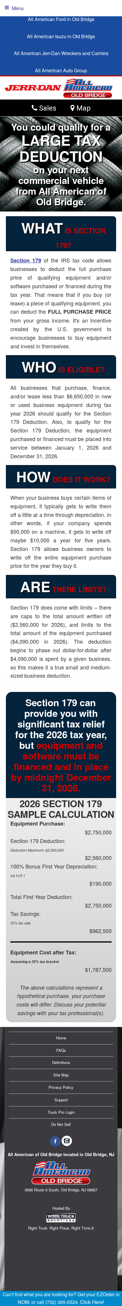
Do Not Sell (61, 1124)
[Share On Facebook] (55, 1141)
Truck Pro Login (61, 1112)
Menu (18, 8)
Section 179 (25, 260)
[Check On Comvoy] (67, 1141)
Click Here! (92, 1301)
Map (83, 108)
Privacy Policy (61, 1087)
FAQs (61, 1050)
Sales (46, 108)
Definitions (61, 1062)
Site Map (61, 1075)
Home (61, 1038)
